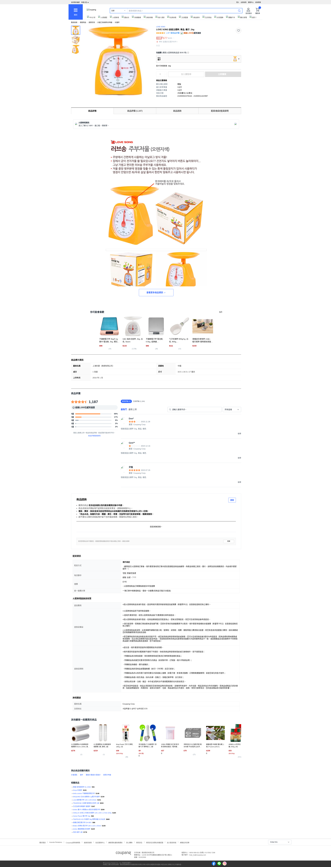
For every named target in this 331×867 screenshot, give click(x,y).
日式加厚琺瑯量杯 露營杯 (82, 806)
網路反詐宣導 (184, 842)
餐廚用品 (83, 22)
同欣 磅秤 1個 (77, 832)
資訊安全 (139, 842)
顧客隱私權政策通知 (115, 842)
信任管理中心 (100, 842)
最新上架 (133, 409)
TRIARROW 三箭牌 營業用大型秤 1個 (86, 803)
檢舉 (228, 541)
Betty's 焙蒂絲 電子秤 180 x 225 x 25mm (87, 826)
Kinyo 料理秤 (77, 790)
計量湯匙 (74, 775)
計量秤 (117, 22)
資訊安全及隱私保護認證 (154, 842)
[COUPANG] (123, 853)
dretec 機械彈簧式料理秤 (81, 829)
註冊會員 (243, 2)
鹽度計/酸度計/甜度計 (93, 775)
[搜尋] (239, 10)
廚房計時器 (107, 775)
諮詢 (232, 500)
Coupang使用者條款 (73, 842)
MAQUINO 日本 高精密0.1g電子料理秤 (86, 797)
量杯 (81, 775)
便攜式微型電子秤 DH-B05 (82, 822)
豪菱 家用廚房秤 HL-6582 (82, 787)
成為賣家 (258, 2)
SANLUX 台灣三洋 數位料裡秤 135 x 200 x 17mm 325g (92, 813)
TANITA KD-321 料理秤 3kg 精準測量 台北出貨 (89, 819)
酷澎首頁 (74, 22)
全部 (112, 11)
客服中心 (251, 2)
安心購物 (129, 842)
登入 (237, 2)
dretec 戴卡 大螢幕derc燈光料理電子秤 (86, 810)
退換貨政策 (88, 842)
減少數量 (165, 73)
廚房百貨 (92, 22)
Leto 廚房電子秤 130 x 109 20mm (84, 800)
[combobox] (232, 409)
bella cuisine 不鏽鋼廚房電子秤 (84, 793)
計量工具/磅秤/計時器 (104, 22)
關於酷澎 (42, 842)
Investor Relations (55, 842)
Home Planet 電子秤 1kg (81, 816)
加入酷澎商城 (171, 842)
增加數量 (165, 75)
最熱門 (124, 409)
